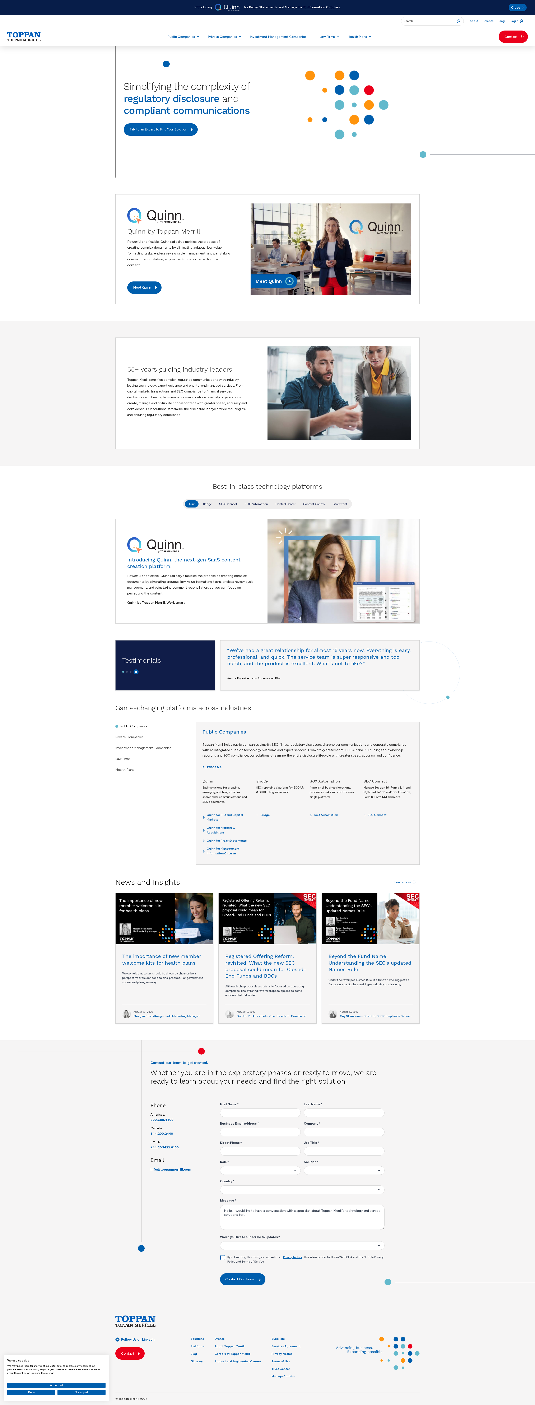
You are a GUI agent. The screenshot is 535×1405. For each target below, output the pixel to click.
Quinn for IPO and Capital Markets (225, 817)
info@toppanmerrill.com (170, 1169)
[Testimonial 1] (123, 672)
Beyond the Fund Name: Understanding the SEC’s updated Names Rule (370, 962)
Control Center (285, 504)
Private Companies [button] (222, 37)
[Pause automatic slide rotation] (136, 671)
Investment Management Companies (143, 748)
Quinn (192, 504)
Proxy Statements (263, 7)
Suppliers (278, 1339)
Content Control (314, 504)
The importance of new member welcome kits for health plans (161, 959)
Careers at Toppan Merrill (232, 1354)
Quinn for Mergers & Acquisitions (221, 830)
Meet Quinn (142, 287)
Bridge (207, 504)
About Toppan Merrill (229, 1346)
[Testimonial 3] (130, 672)
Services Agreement (286, 1346)
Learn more (402, 882)
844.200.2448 (161, 1133)
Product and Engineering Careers (238, 1361)
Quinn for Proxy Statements (227, 840)
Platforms (198, 1346)
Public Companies (133, 726)
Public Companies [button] (181, 37)
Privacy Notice (282, 1354)
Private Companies (129, 737)
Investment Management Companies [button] (278, 37)
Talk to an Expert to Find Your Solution (158, 129)
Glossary (197, 1361)
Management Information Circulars (312, 7)
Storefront (340, 504)
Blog (194, 1354)
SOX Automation (256, 504)
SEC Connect (228, 504)
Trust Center (280, 1369)
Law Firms (122, 759)
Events (219, 1339)
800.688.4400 (161, 1120)
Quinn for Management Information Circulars (223, 851)
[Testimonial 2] (127, 672)
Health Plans (357, 37)
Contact (510, 37)
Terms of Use (280, 1361)
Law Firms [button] (327, 37)
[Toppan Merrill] (24, 36)
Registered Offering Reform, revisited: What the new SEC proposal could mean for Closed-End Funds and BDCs (265, 966)
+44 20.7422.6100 (164, 1147)
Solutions (197, 1339)
